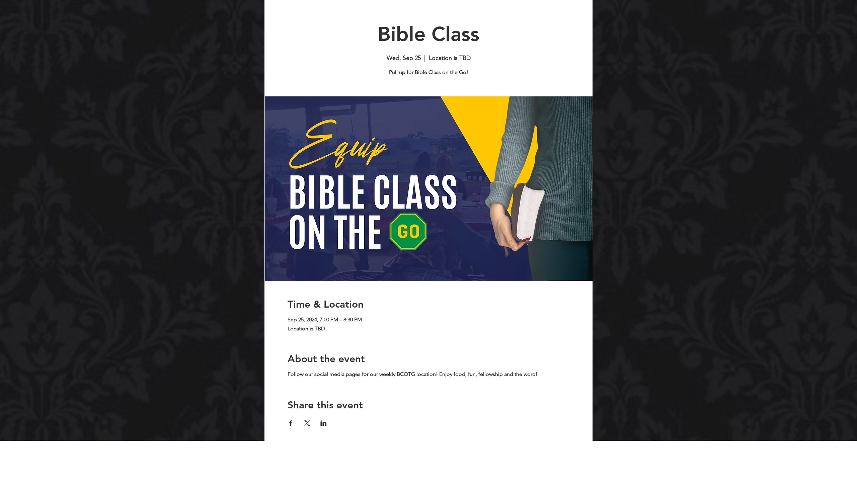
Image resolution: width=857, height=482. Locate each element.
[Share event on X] (307, 423)
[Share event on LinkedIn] (323, 423)
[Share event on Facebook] (291, 423)
